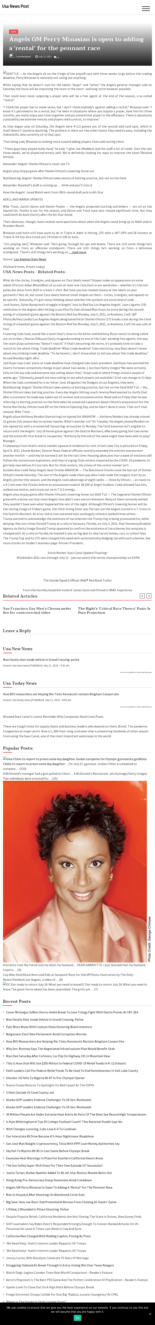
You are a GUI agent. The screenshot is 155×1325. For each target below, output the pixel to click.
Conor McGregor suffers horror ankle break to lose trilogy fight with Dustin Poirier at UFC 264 (72, 1012)
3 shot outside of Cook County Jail (30, 1092)
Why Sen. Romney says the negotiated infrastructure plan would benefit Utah (60, 1049)
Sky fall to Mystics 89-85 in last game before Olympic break (47, 1151)
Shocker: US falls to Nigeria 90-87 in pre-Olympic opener (45, 1078)
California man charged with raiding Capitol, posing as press (48, 1236)
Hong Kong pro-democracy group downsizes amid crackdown (49, 1180)
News (13, 31)
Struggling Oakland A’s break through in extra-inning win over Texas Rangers (60, 1265)
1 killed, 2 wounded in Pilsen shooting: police (37, 1209)
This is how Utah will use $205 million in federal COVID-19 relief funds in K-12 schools (66, 1063)
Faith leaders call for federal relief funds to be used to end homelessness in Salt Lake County (72, 1071)
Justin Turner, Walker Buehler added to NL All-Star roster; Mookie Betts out (59, 1173)
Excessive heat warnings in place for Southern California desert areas (54, 1158)
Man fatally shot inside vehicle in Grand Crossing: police (41, 660)
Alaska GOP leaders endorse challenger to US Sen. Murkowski (48, 1100)
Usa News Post (15, 6)
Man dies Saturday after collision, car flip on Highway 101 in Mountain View (58, 1056)
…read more (77, 252)
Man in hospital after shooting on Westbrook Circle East (45, 1195)
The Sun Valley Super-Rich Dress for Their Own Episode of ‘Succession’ (54, 1165)
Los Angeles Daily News (30, 259)
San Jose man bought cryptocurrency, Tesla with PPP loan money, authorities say (62, 1144)
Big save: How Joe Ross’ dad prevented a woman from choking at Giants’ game (61, 1202)
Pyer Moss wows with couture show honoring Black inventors (49, 1027)
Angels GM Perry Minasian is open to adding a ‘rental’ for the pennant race (59, 1187)
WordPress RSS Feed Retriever (140, 672)
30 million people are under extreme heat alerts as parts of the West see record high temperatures (76, 1114)
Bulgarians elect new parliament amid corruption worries (46, 1034)
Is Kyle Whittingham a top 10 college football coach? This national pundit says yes (64, 1122)
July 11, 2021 (44, 56)
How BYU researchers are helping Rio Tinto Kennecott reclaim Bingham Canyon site (61, 694)
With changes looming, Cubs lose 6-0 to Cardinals (41, 1129)
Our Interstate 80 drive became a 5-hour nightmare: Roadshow (50, 1136)
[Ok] (150, 1314)
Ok (77, 1318)
